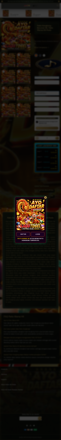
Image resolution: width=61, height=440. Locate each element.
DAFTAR (23, 234)
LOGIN (38, 234)
